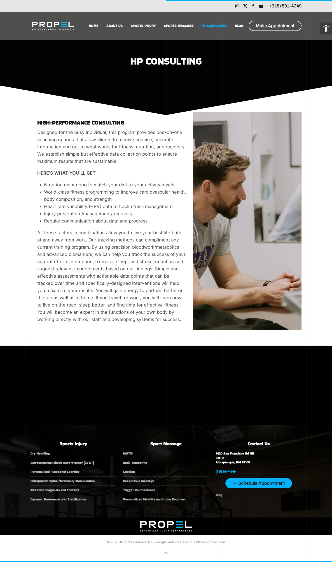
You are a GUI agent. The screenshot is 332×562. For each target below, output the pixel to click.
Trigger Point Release (139, 490)
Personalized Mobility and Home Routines (154, 499)
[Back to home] (53, 26)
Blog (239, 25)
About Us (114, 25)
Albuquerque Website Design (169, 542)
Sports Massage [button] (178, 25)
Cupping (129, 471)
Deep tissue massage (138, 481)
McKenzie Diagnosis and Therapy (54, 490)
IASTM (128, 453)
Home (93, 25)
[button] (326, 28)
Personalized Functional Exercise (54, 471)
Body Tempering (135, 462)
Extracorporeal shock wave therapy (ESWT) (62, 462)
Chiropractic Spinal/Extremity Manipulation (62, 481)
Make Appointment (275, 25)
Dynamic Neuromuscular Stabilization (58, 499)
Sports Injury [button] (143, 25)
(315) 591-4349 (286, 5)
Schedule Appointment (261, 483)
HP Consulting (214, 25)
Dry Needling (40, 453)
